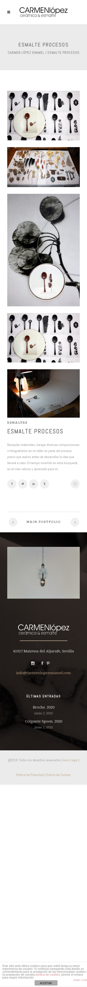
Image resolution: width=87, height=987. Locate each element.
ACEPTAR (46, 983)
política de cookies (48, 974)
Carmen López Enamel (26, 52)
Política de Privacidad (30, 775)
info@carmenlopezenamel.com (43, 672)
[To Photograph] (43, 416)
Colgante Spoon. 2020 (43, 721)
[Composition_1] (43, 361)
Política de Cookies (58, 775)
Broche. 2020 (43, 707)
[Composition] (43, 305)
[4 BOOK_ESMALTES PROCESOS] (43, 139)
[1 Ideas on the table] (43, 186)
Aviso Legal (70, 760)
